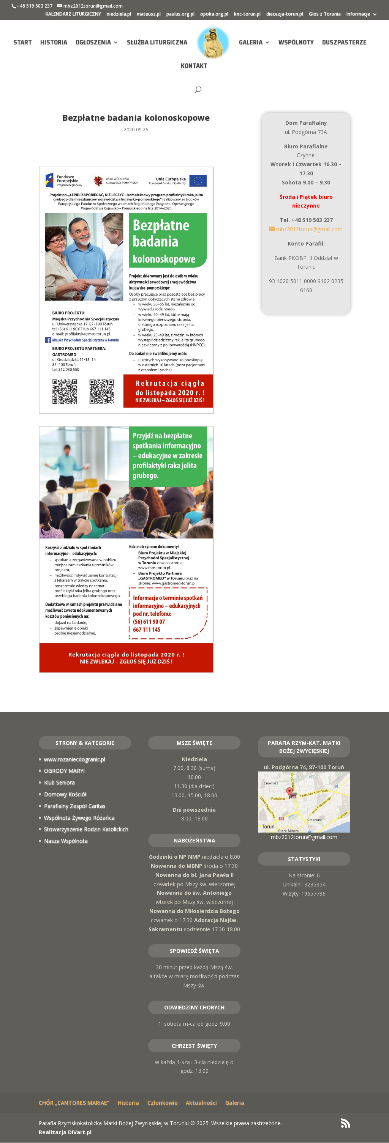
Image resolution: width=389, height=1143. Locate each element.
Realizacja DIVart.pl (65, 1132)
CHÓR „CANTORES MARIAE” (74, 1102)
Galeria (250, 43)
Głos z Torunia (325, 14)
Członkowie (162, 1102)
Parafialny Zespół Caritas (75, 805)
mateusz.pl (149, 14)
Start (22, 43)
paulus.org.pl (180, 14)
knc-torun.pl (247, 14)
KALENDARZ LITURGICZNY (73, 14)
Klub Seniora (59, 782)
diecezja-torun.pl (284, 14)
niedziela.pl (119, 14)
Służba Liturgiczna (157, 43)
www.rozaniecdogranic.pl (74, 759)
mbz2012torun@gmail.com (304, 837)
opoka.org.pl (214, 14)
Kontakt (194, 67)
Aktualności (201, 1102)
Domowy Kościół (65, 794)
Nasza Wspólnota (66, 840)
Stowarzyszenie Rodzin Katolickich (86, 829)
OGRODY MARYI (64, 770)
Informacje (358, 14)
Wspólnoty (296, 43)
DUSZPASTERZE (344, 43)
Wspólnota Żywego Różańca (79, 817)
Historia (53, 43)
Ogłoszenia (93, 43)
